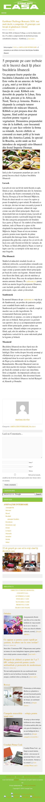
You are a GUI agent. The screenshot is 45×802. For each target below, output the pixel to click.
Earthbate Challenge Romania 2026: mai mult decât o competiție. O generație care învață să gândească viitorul (21, 24)
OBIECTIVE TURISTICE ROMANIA (22, 590)
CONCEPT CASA (22, 593)
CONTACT (19, 777)
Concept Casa (22, 5)
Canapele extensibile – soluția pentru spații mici (20, 715)
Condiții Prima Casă (13, 744)
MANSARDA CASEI (22, 602)
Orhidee (7, 613)
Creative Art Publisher (29, 785)
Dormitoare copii (11, 525)
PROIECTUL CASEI (22, 605)
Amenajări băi (10, 507)
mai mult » (32, 38)
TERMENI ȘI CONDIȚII (31, 777)
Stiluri (7, 542)
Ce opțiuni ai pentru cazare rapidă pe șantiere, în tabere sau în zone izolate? (21, 641)
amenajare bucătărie (13, 519)
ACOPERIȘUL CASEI (23, 596)
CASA (15, 47)
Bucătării (32, 426)
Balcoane (8, 510)
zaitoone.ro (31, 281)
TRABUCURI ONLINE (22, 607)
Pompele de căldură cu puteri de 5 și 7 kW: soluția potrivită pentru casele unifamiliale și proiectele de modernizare (22, 662)
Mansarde (9, 533)
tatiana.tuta (11, 30)
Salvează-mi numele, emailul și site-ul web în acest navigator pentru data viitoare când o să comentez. (21, 478)
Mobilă (8, 539)
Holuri (8, 528)
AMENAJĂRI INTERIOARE (27, 47)
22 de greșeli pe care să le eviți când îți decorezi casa (20, 549)
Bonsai (7, 684)
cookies (16, 780)
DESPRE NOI (10, 777)
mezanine (8, 536)
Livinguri (8, 531)
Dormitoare (9, 522)
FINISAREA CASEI (22, 599)
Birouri (8, 513)
